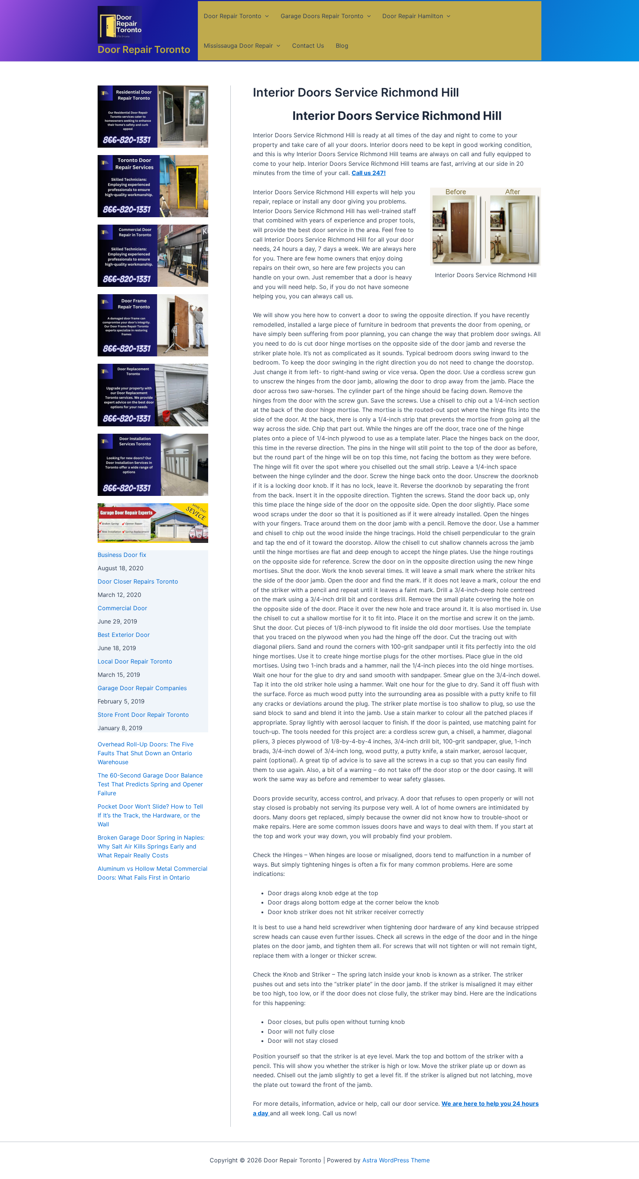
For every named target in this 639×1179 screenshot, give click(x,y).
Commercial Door (122, 608)
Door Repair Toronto (144, 49)
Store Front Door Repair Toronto (143, 714)
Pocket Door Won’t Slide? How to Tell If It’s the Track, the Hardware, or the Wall (150, 815)
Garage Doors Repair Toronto (322, 16)
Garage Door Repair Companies (142, 688)
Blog (342, 45)
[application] (265, 16)
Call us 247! (369, 173)
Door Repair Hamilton (412, 16)
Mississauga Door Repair (238, 45)
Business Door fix (122, 554)
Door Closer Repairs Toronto (138, 581)
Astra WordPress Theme (396, 1160)
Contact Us (308, 45)
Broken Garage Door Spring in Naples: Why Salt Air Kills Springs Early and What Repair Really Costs (151, 846)
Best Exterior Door (124, 634)
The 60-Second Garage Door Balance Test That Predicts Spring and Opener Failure (150, 784)
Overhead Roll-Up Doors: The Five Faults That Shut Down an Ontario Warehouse (145, 753)
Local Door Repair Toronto (135, 661)
